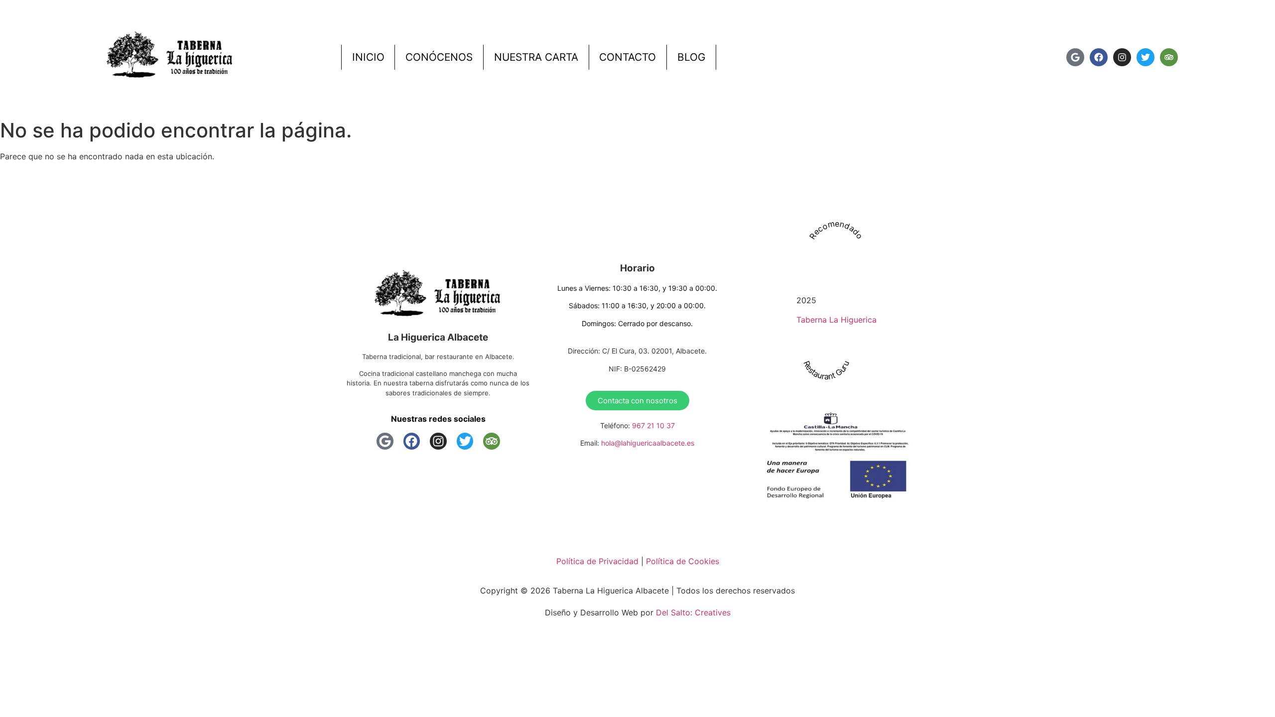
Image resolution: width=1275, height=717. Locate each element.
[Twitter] (1145, 57)
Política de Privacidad (597, 561)
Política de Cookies (682, 561)
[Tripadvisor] (1169, 57)
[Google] (1075, 57)
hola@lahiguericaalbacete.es (647, 443)
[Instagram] (1122, 57)
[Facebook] (1099, 57)
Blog (691, 57)
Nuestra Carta (536, 57)
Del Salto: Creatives (693, 612)
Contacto (627, 57)
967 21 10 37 (653, 425)
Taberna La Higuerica (836, 320)
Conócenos (439, 57)
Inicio (368, 57)
